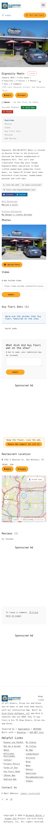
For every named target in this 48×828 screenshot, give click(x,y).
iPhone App (9, 775)
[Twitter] (7, 799)
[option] (24, 43)
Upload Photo (13, 265)
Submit (11, 295)
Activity (30, 758)
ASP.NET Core (37, 732)
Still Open (29, 107)
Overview (9, 120)
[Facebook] (2, 799)
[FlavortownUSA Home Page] (11, 6)
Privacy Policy (12, 764)
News (28, 765)
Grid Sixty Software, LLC (16, 713)
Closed (8, 112)
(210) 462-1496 (12, 185)
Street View (37, 479)
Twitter (22, 194)
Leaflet (16, 520)
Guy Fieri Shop (12, 771)
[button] (6, 497)
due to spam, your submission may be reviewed (23, 353)
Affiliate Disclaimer (9, 754)
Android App (10, 779)
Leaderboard (32, 754)
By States (31, 742)
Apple (8, 95)
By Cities (31, 746)
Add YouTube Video (12, 281)
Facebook (9, 194)
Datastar (21, 732)
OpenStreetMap (28, 520)
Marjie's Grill (10, 203)
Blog (28, 762)
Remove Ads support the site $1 (23, 444)
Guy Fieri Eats (13, 131)
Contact (8, 760)
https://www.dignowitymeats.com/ (20, 190)
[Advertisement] (24, 412)
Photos (8, 124)
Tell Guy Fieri (36, 15)
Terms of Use (11, 768)
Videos (29, 781)
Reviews (9, 135)
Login (7, 15)
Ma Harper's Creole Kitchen (17, 213)
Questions (31, 773)
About (6, 750)
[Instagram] (11, 799)
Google (23, 95)
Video (7, 127)
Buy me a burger (12, 746)
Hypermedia (24, 729)
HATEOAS (37, 729)
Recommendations (34, 777)
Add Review (10, 138)
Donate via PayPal (13, 742)
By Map (29, 750)
